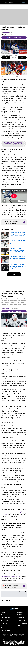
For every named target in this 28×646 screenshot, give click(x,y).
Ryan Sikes (6, 32)
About (3, 612)
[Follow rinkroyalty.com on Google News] (24, 222)
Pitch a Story (20, 617)
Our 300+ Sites (21, 615)
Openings (20, 612)
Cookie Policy (5, 623)
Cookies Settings (6, 631)
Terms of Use (21, 620)
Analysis (8, 600)
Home (2, 279)
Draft (7, 279)
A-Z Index (20, 626)
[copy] (11, 35)
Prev (6, 57)
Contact (3, 615)
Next (22, 57)
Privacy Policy (5, 620)
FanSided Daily (5, 617)
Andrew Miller (7, 308)
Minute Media (8, 634)
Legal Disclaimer (22, 623)
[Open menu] (2, 2)
